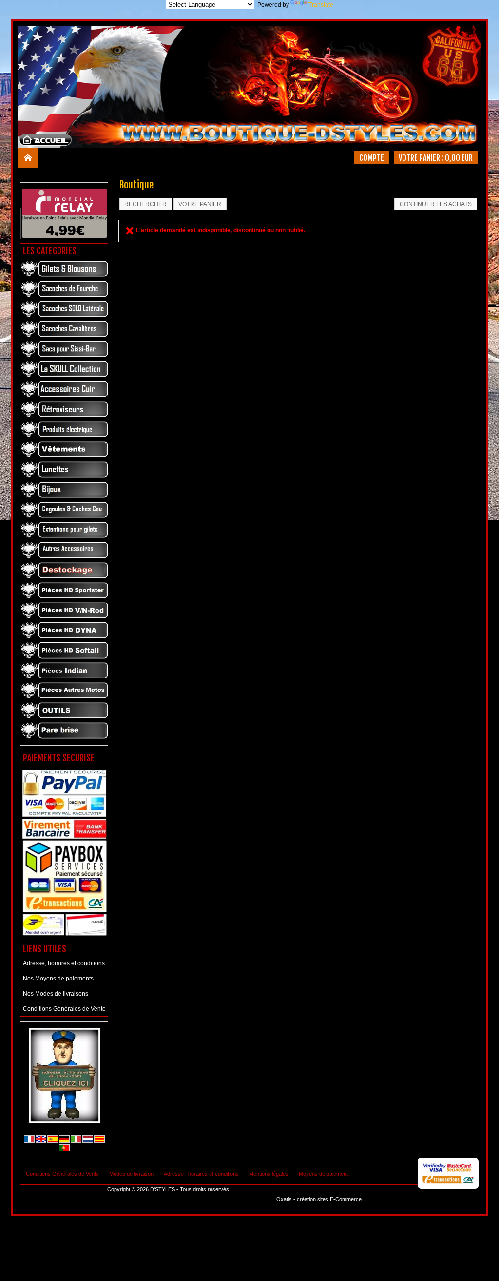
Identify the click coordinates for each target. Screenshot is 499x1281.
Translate (320, 4)
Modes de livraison (131, 1174)
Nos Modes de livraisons (55, 993)
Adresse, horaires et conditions (64, 963)
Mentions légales (268, 1174)
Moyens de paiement (323, 1174)
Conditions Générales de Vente (64, 1008)
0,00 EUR (459, 158)
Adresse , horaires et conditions (201, 1174)
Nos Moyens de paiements (58, 978)
